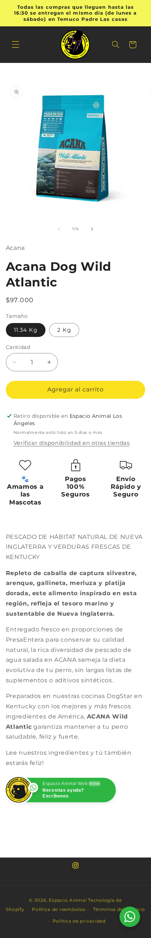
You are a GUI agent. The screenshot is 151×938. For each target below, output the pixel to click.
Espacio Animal (67, 900)
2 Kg (64, 330)
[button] (15, 44)
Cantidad (18, 347)
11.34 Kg (25, 330)
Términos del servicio (119, 909)
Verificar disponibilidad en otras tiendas (72, 443)
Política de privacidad (79, 921)
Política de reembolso (58, 909)
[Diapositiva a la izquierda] (59, 229)
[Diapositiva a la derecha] (92, 229)
